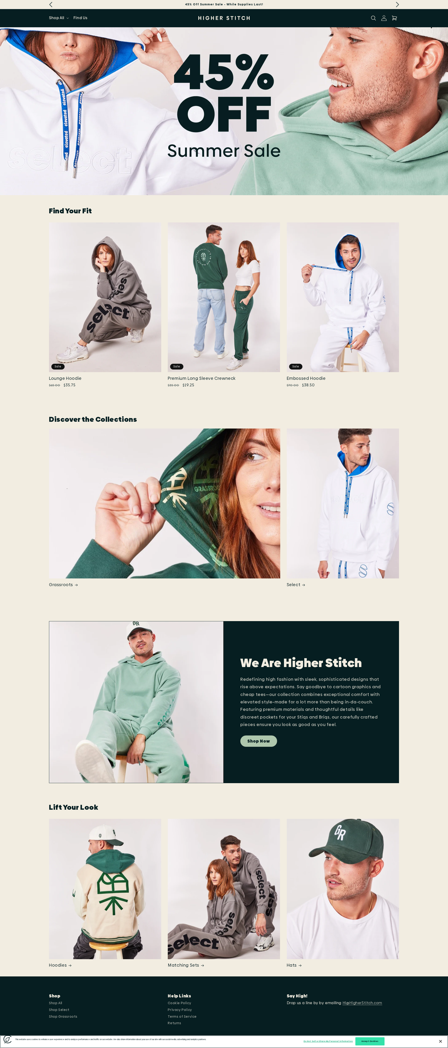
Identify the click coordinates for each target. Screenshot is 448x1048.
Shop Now (258, 741)
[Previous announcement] (51, 4)
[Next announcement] (397, 4)
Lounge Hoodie (65, 378)
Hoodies (58, 965)
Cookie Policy (179, 1003)
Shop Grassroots (63, 1016)
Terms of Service (182, 1016)
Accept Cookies (369, 1041)
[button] (58, 18)
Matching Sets (183, 965)
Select (294, 584)
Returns (174, 1023)
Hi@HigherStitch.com (362, 1003)
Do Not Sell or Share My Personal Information (328, 1041)
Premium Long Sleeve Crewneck (202, 378)
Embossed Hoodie (306, 378)
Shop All (55, 1003)
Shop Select (59, 1009)
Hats (292, 965)
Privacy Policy (180, 1009)
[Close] (440, 1041)
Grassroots (61, 584)
